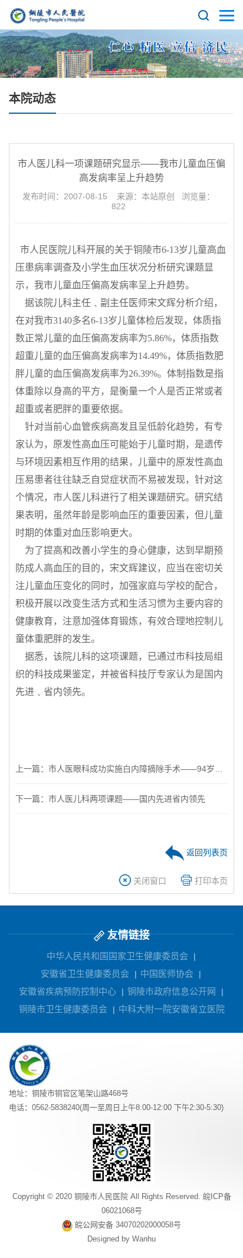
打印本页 (210, 880)
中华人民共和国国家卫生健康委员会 (117, 956)
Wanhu (144, 1238)
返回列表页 (206, 852)
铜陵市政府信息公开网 (171, 991)
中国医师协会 (166, 974)
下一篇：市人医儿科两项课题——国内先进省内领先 (110, 798)
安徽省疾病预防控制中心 (67, 991)
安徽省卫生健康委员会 (85, 974)
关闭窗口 (148, 880)
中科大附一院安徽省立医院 (172, 1009)
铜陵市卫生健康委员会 (63, 1009)
